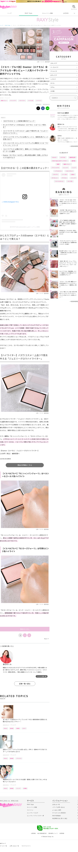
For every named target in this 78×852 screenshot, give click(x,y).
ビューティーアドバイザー (34, 815)
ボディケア (53, 75)
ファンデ (73, 178)
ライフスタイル (59, 181)
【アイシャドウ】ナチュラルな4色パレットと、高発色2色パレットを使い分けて (26, 138)
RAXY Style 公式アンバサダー (59, 161)
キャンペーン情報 (47, 13)
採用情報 (62, 833)
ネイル (52, 83)
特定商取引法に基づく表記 (59, 818)
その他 (52, 91)
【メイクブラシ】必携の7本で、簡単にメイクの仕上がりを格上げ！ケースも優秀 (24, 150)
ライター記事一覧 (41, 676)
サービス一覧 (3, 846)
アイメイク (7, 98)
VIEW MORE (74, 146)
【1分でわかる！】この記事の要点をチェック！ (19, 121)
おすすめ (63, 157)
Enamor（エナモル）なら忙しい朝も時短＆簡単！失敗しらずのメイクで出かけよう (25, 156)
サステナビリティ (26, 846)
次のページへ (24, 629)
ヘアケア (53, 79)
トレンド (18, 788)
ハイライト (38, 100)
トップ (9, 13)
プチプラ (55, 174)
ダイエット (55, 178)
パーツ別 (64, 174)
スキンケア (53, 63)
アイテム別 (30, 100)
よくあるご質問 (56, 810)
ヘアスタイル (58, 171)
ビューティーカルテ (32, 813)
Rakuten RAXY (8, 7)
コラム (52, 87)
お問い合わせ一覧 (14, 846)
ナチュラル (18, 758)
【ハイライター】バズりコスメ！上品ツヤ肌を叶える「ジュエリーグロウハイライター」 (25, 132)
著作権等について (53, 833)
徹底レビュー (4, 100)
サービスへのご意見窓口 (59, 813)
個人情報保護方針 (42, 833)
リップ (74, 167)
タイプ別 (70, 181)
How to (5, 728)
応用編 (25, 788)
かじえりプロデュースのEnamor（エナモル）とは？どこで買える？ (24, 126)
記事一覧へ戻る (24, 683)
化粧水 (72, 174)
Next (46, 639)
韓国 (58, 164)
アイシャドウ (13, 100)
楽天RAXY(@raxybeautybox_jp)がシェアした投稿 (25, 227)
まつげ (24, 728)
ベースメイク (54, 67)
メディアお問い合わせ (58, 807)
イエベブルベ (22, 100)
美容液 (17, 728)
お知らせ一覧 (56, 804)
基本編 (11, 728)
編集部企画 (72, 157)
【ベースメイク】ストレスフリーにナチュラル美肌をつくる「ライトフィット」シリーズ (25, 144)
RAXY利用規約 (56, 815)
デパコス (64, 178)
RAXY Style (28, 13)
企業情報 (33, 833)
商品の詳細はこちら (25, 465)
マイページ (30, 810)
